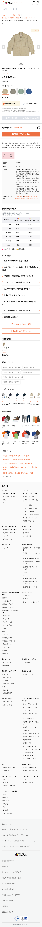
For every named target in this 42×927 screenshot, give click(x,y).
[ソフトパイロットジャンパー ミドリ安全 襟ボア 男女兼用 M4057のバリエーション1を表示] (9, 396)
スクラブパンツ (7, 705)
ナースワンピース (28, 755)
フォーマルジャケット (9, 497)
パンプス (26, 779)
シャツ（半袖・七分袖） (31, 508)
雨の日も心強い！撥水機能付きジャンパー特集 (18, 473)
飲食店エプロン (27, 526)
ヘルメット (6, 634)
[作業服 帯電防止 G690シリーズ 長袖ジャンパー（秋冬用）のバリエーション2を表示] (5, 397)
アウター (4, 490)
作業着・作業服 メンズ (31, 367)
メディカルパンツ (28, 719)
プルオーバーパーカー (9, 529)
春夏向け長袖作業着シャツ (31, 558)
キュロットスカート (8, 785)
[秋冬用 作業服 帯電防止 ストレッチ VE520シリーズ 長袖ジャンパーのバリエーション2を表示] (33, 397)
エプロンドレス (28, 536)
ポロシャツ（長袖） (29, 497)
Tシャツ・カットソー (30, 493)
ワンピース (6, 782)
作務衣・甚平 (26, 764)
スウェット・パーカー (9, 526)
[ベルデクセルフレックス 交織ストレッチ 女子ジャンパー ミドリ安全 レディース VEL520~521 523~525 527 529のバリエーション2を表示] (40, 397)
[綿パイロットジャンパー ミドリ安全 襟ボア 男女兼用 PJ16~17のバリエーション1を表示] (23, 396)
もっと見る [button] (6, 476)
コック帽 (5, 690)
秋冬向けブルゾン (8, 604)
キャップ (5, 548)
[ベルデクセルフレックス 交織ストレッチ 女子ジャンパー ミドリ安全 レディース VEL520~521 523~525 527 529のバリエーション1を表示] (38, 397)
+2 (8, 397)
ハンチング (6, 674)
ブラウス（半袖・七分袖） (31, 514)
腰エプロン (26, 533)
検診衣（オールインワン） (31, 736)
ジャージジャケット (8, 767)
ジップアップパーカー (9, 533)
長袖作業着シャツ (8, 644)
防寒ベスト (6, 653)
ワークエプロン (7, 625)
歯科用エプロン (28, 743)
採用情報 (5, 866)
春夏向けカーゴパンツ (30, 578)
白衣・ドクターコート (30, 704)
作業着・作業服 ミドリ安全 (11, 367)
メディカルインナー (29, 758)
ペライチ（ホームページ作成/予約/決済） (17, 846)
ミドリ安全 (18, 196)
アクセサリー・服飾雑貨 (9, 791)
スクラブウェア (7, 702)
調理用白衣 (6, 665)
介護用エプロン (28, 740)
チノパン (26, 599)
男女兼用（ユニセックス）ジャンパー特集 (16, 459)
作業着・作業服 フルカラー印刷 (13, 377)
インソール (6, 647)
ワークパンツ (6, 619)
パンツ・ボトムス (28, 592)
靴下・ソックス (28, 782)
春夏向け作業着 (27, 545)
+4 (36, 397)
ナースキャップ (28, 752)
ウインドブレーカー (8, 493)
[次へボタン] (38, 47)
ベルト (4, 807)
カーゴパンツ (6, 616)
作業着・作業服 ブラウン (11, 372)
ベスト (4, 503)
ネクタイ (5, 804)
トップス (25, 490)
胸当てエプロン (28, 529)
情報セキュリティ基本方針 (11, 895)
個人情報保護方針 (8, 883)
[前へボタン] (3, 47)
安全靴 (4, 628)
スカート (5, 779)
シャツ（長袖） (28, 505)
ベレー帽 (5, 680)
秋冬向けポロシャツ (8, 641)
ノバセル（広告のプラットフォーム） (15, 829)
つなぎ (25, 572)
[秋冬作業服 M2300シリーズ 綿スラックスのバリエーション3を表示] (6, 348)
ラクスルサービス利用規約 (11, 872)
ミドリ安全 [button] (5, 73)
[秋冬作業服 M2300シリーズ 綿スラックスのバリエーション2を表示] (5, 348)
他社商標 (5, 906)
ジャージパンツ (7, 770)
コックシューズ (28, 674)
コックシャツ (6, 662)
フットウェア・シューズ (30, 776)
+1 (8, 348)
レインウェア (6, 601)
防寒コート (6, 598)
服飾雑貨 (5, 810)
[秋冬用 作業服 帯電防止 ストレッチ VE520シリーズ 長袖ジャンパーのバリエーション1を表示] (31, 397)
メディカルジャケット (30, 707)
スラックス (26, 595)
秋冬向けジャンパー (30, 196)
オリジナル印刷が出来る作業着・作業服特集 (17, 463)
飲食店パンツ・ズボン (29, 659)
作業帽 (4, 650)
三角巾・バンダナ (8, 683)
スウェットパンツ (8, 539)
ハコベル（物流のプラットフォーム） (15, 835)
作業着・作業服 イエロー (31, 372)
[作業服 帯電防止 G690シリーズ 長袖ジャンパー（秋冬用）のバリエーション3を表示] (6, 397)
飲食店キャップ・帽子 (9, 671)
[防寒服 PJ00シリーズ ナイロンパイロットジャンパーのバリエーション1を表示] (16, 396)
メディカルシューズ (29, 746)
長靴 (3, 631)
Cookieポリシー (7, 900)
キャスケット (6, 677)
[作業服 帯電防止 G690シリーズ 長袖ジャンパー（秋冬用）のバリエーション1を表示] (3, 397)
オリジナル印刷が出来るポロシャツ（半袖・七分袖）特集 (20, 468)
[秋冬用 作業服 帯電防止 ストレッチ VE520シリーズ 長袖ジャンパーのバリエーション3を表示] (35, 397)
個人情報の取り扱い (9, 889)
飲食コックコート (7, 659)
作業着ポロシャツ (28, 521)
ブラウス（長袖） (28, 511)
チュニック (26, 710)
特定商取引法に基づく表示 (11, 878)
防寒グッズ (6, 797)
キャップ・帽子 (7, 545)
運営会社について (8, 861)
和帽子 (4, 687)
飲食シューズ (26, 671)
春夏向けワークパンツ (30, 587)
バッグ (4, 794)
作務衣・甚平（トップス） (31, 767)
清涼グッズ (6, 801)
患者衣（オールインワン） (31, 733)
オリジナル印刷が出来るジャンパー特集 (16, 456)
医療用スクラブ (7, 698)
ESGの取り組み (7, 912)
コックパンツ (27, 662)
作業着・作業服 (20, 198)
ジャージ (4, 764)
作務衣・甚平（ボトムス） (31, 770)
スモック (26, 575)
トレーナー (6, 536)
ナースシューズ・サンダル (31, 749)
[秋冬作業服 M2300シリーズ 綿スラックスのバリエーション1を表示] (3, 348)
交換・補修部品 (7, 813)
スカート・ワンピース (9, 776)
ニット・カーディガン (30, 518)
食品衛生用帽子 (7, 693)
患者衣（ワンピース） (30, 727)
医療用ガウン (27, 730)
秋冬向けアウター (8, 638)
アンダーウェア (7, 622)
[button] (35, 30)
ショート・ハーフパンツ (31, 602)
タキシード (6, 500)
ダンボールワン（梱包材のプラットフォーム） (19, 841)
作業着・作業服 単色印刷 (11, 382)
